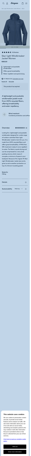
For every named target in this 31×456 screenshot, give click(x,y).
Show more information (15, 452)
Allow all (14, 446)
